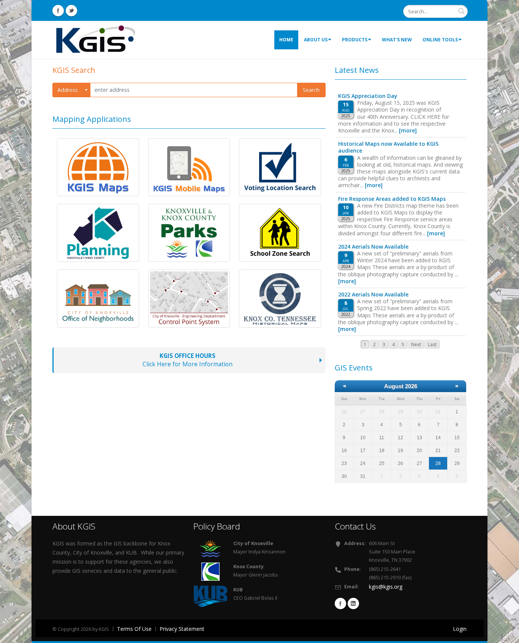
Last (432, 344)
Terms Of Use (134, 628)
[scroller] (506, 634)
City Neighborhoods (94, 319)
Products (354, 39)
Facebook (340, 603)
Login (460, 628)
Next (416, 344)
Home (286, 39)
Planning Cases (86, 254)
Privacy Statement (182, 628)
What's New (397, 39)
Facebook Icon (58, 10)
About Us (316, 39)
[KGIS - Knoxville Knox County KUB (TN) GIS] (95, 39)
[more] (408, 130)
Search (311, 89)
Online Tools (440, 39)
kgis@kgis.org (385, 586)
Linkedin (353, 603)
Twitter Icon (71, 10)
